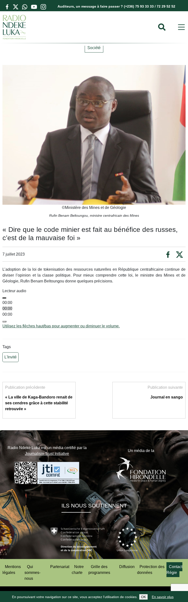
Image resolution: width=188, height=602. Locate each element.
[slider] (61, 326)
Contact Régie (174, 570)
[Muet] (4, 321)
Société (94, 48)
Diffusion (127, 567)
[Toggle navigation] (181, 27)
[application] (94, 311)
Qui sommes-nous (32, 572)
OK (143, 597)
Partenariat (59, 567)
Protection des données (150, 570)
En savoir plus (163, 597)
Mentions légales (11, 570)
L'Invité (10, 357)
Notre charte (78, 570)
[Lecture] (4, 298)
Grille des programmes (99, 570)
